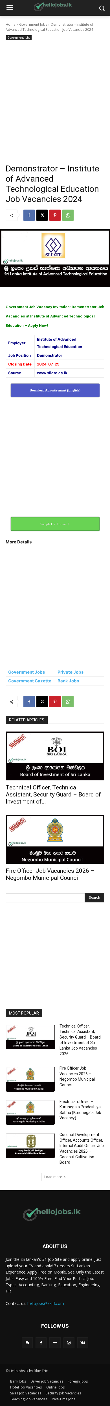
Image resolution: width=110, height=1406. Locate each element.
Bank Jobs (68, 681)
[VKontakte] (82, 1342)
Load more (53, 1176)
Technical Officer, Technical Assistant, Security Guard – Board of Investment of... (53, 794)
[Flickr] (54, 1342)
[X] (42, 215)
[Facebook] (29, 215)
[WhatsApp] (68, 215)
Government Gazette (29, 681)
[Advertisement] (55, 99)
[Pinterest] (55, 215)
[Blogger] (27, 1342)
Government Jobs (33, 24)
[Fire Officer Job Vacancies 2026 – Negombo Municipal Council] (55, 839)
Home (11, 24)
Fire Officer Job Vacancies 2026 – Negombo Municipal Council (50, 874)
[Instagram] (68, 1342)
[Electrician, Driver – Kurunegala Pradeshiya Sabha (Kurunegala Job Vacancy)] (30, 1112)
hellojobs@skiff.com (45, 1303)
